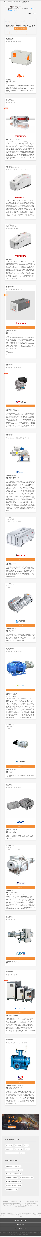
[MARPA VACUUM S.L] (20, 621)
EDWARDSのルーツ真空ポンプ (14, 1170)
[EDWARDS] (20, 322)
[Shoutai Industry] (20, 685)
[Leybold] (20, 555)
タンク (27, 1149)
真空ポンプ (18, 1145)
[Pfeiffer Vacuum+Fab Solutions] (20, 135)
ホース (23, 1153)
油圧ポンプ (9, 1149)
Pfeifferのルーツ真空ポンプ (13, 1166)
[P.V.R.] (20, 953)
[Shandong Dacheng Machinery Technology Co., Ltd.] (20, 1077)
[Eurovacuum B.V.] (20, 883)
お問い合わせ (20, 327)
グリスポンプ (18, 1149)
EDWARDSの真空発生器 (26, 1177)
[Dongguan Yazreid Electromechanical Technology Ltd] (20, 821)
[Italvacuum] (20, 471)
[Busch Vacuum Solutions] (20, 75)
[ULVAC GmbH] (20, 1008)
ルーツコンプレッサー (12, 1153)
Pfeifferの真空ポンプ (11, 1189)
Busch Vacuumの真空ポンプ (13, 1185)
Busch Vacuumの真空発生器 (13, 1174)
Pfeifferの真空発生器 (11, 1177)
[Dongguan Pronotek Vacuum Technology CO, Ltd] (20, 761)
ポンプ (26, 1145)
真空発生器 (9, 1145)
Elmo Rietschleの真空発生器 (13, 1181)
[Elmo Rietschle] (20, 401)
